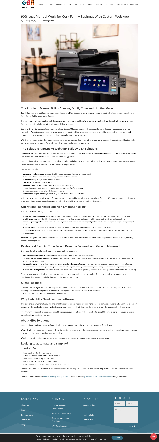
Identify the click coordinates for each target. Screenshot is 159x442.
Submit (132, 426)
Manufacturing (89, 405)
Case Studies (26, 420)
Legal (85, 410)
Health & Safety (89, 415)
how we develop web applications (56, 376)
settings (102, 439)
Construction (88, 420)
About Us (25, 405)
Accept (117, 438)
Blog (90, 4)
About (41, 4)
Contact (83, 4)
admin (26, 21)
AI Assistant (72, 4)
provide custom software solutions (98, 376)
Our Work (49, 4)
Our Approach (60, 4)
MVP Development (59, 426)
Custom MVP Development (127, 4)
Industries (98, 4)
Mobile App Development (62, 413)
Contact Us (25, 410)
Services (109, 4)
